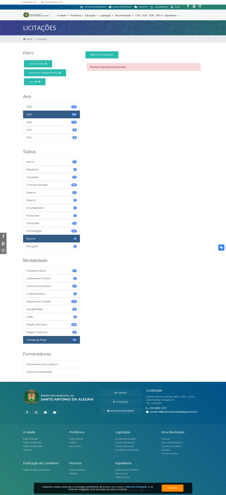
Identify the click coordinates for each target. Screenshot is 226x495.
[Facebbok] (27, 412)
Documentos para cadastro (42, 364)
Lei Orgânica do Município (127, 449)
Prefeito (73, 442)
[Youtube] (194, 6)
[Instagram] (200, 6)
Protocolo (165, 438)
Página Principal (30, 438)
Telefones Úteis (122, 477)
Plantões (73, 473)
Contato (122, 392)
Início (29, 39)
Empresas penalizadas (39, 371)
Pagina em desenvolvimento (36, 469)
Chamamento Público (171, 446)
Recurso (37, 63)
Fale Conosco (121, 473)
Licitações (165, 449)
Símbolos (27, 449)
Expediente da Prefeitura (127, 469)
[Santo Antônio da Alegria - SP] (36, 14)
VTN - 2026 (141, 15)
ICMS (151, 15)
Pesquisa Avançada (103, 54)
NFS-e (159, 15)
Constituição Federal (124, 442)
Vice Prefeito (75, 446)
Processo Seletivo (169, 453)
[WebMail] (54, 412)
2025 (34, 81)
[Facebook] (188, 6)
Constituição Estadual (125, 438)
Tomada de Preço (44, 72)
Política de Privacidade (136, 486)
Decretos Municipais (124, 446)
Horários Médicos (77, 469)
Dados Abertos (76, 438)
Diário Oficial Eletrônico (172, 442)
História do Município (33, 446)
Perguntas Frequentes (121, 410)
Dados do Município (32, 442)
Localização (121, 401)
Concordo (172, 488)
